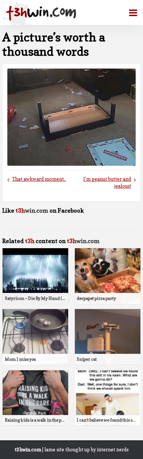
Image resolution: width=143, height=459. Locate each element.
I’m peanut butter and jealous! (107, 182)
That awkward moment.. (39, 179)
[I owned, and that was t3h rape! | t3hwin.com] (41, 13)
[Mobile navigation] (130, 13)
